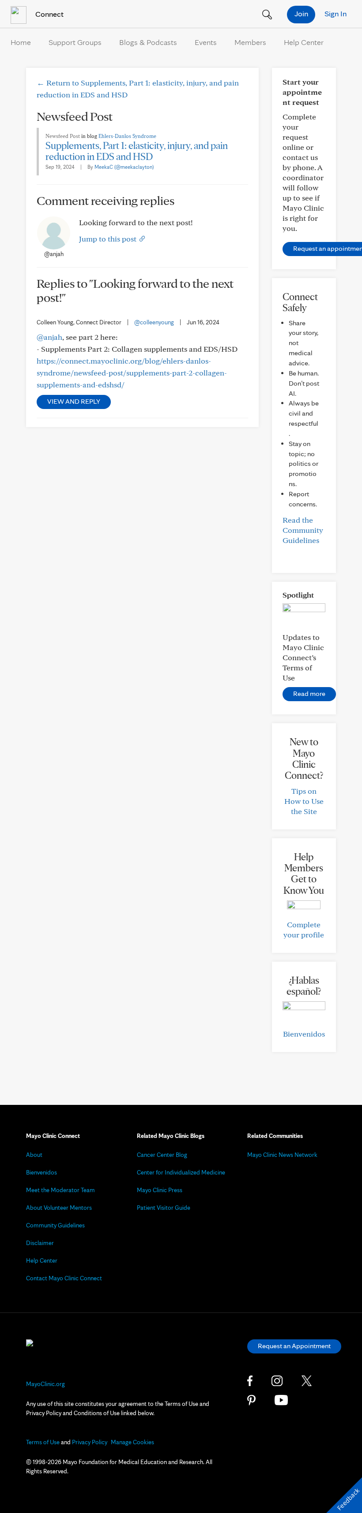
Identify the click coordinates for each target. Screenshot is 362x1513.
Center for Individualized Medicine (181, 1172)
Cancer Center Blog (162, 1154)
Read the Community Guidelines (303, 530)
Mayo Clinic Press (159, 1189)
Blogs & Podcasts (148, 42)
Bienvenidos (304, 1033)
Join (301, 13)
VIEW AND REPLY (73, 401)
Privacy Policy (89, 1442)
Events (206, 42)
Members (250, 42)
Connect (49, 14)
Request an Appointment (294, 1346)
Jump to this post (108, 238)
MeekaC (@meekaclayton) (124, 167)
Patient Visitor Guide (163, 1207)
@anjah (49, 337)
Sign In (335, 13)
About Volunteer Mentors (59, 1207)
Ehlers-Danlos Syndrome (127, 136)
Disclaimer (40, 1242)
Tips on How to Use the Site (304, 801)
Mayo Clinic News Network (282, 1154)
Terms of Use (43, 1442)
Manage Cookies (132, 1442)
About (34, 1154)
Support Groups (75, 42)
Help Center (304, 42)
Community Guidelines (55, 1225)
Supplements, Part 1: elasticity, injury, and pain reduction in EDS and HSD (136, 151)
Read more (309, 693)
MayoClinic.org (45, 1383)
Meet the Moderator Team (60, 1189)
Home (21, 42)
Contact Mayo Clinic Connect (64, 1278)
